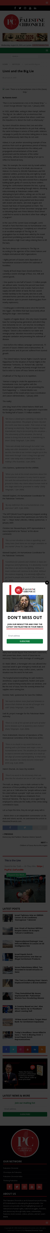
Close (47, 583)
